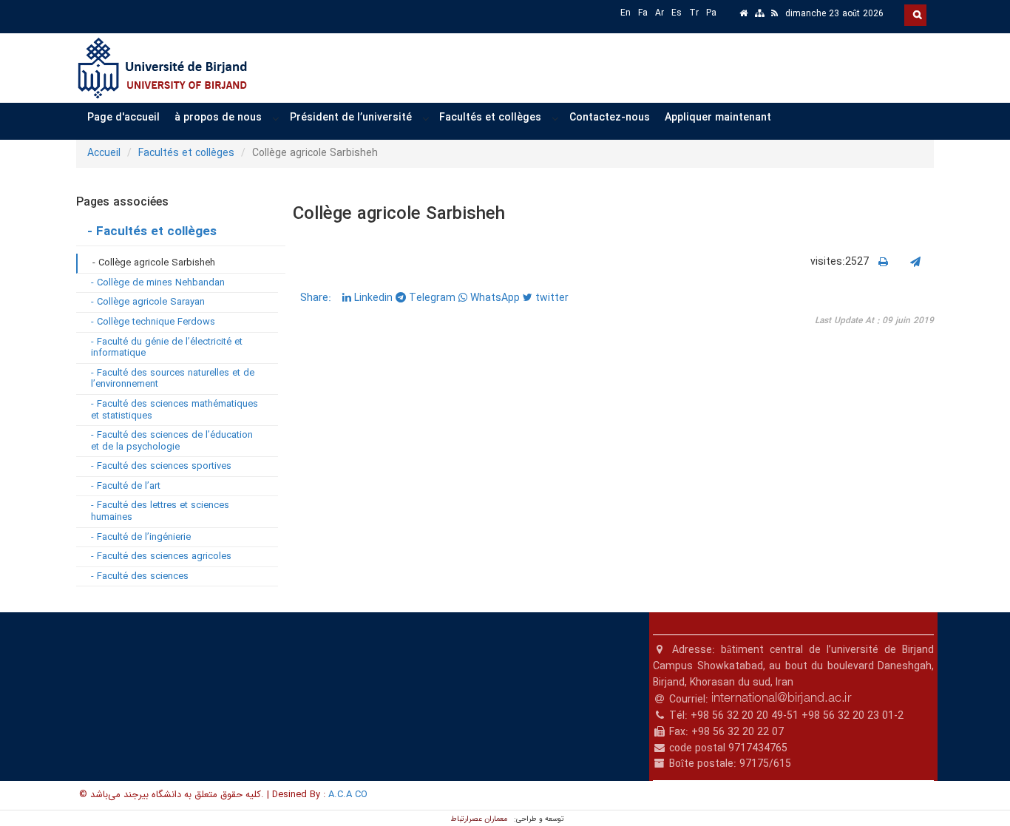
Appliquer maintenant (718, 117)
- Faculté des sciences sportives (161, 466)
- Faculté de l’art (125, 486)
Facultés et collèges (490, 117)
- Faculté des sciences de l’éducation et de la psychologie (172, 441)
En (625, 13)
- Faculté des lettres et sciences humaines (160, 511)
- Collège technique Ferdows (153, 322)
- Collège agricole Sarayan (148, 302)
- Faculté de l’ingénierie (141, 537)
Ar (659, 13)
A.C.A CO (347, 794)
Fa (643, 13)
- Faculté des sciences (140, 576)
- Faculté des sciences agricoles (161, 556)
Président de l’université (351, 117)
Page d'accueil (123, 117)
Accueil (104, 153)
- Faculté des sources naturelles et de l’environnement (172, 379)
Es (676, 13)
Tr (694, 13)
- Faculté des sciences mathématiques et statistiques (174, 410)
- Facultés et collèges (152, 232)
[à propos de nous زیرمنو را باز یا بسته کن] (275, 118)
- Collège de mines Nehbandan (158, 283)
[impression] (883, 262)
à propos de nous (218, 117)
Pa (711, 13)
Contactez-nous (609, 117)
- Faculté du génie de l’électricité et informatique (167, 348)
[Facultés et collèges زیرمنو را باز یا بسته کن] (555, 118)
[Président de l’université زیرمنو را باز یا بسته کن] (426, 118)
